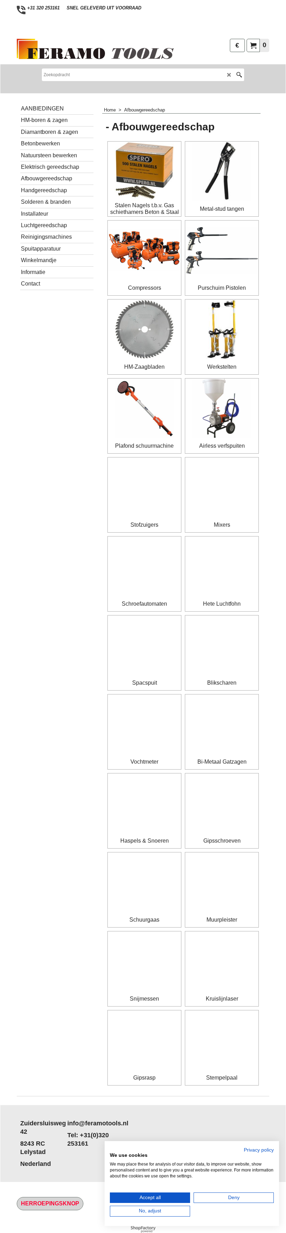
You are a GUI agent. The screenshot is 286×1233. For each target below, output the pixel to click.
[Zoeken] (239, 74)
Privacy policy (259, 1150)
